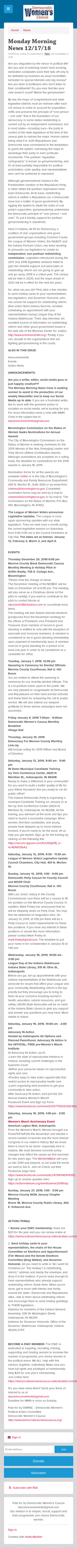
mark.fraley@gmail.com (23, 939)
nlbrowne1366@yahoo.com (25, 604)
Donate (38, 1461)
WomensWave (47, 1158)
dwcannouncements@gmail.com (28, 421)
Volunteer (38, 1473)
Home (15, 30)
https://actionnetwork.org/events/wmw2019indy (38, 1183)
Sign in (16, 1437)
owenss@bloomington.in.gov (26, 488)
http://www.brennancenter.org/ (27, 335)
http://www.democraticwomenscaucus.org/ (35, 1420)
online (24, 476)
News (27, 30)
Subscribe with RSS (25, 1488)
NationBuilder (33, 1537)
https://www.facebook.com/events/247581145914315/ (41, 1175)
